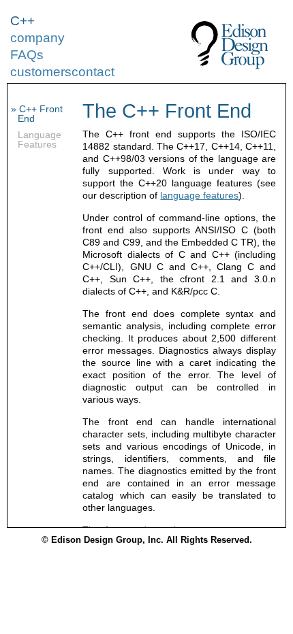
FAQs (27, 55)
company (37, 38)
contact (93, 72)
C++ (22, 21)
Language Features (39, 139)
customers (41, 72)
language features (199, 195)
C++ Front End (40, 113)
